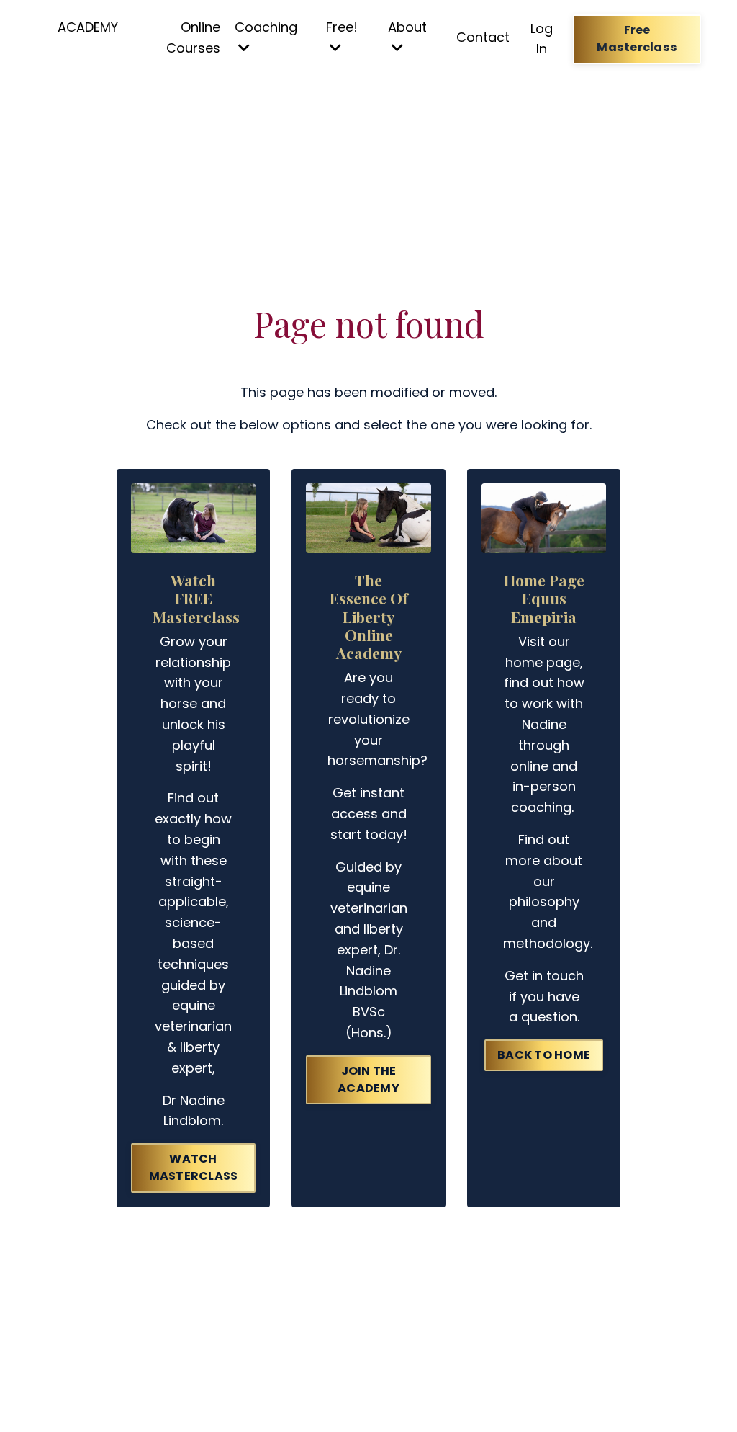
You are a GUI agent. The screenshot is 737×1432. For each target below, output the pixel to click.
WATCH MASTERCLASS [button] (193, 1167)
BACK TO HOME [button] (543, 1055)
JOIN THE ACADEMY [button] (368, 1079)
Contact (483, 37)
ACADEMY (88, 27)
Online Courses (193, 37)
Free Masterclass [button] (637, 38)
